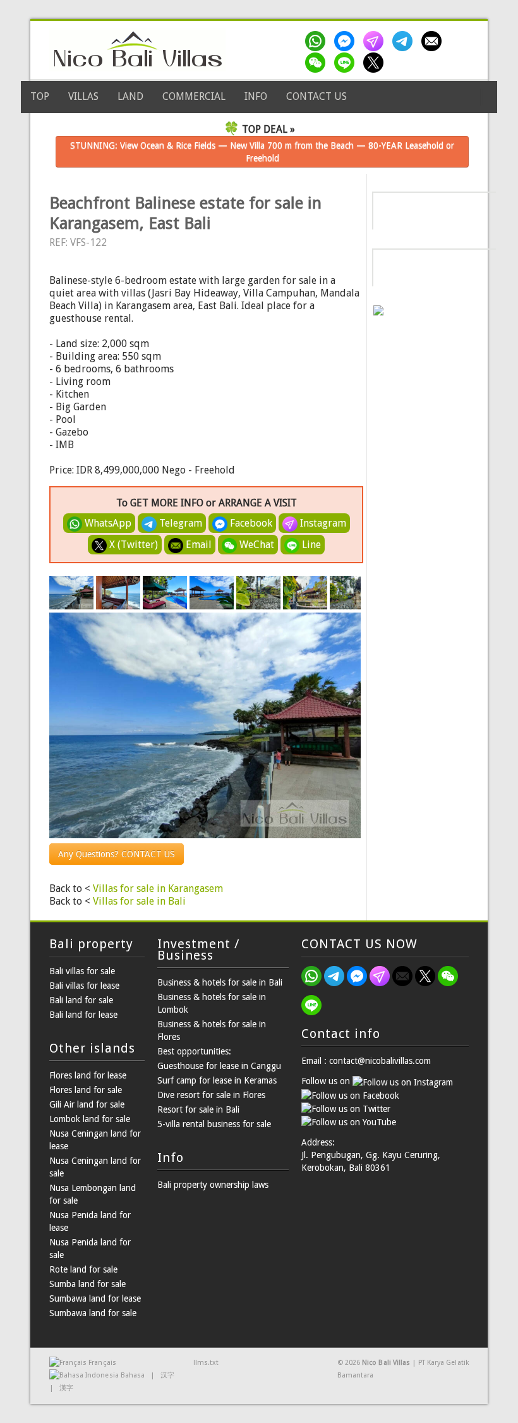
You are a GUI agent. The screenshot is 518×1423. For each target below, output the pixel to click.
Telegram (179, 523)
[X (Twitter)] (375, 62)
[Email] (434, 41)
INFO (255, 96)
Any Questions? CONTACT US (116, 854)
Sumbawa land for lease (95, 1298)
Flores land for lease (87, 1075)
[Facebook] (346, 41)
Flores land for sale (85, 1090)
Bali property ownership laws (212, 1185)
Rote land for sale (83, 1269)
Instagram (322, 523)
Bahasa (133, 1375)
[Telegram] (405, 41)
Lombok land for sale (89, 1119)
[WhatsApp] (317, 41)
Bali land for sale (81, 1000)
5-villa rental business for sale (214, 1124)
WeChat (255, 545)
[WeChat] (317, 62)
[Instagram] (375, 41)
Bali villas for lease (84, 985)
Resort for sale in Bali (198, 1109)
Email (197, 545)
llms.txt (206, 1363)
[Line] (346, 62)
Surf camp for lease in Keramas (217, 1080)
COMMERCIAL (194, 96)
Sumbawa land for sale (92, 1313)
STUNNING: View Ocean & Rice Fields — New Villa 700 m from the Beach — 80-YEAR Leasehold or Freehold (262, 151)
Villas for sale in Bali (139, 901)
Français (102, 1363)
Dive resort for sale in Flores (211, 1095)
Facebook (249, 523)
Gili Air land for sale (86, 1104)
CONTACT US (316, 96)
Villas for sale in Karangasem (158, 889)
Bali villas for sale (82, 971)
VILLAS (83, 96)
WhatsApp (106, 523)
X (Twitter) (132, 545)
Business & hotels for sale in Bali (219, 982)
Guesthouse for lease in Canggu (219, 1066)
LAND (130, 96)
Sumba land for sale (87, 1284)
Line (310, 545)
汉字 (167, 1375)
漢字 (66, 1388)
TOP (39, 96)
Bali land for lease (83, 1015)
